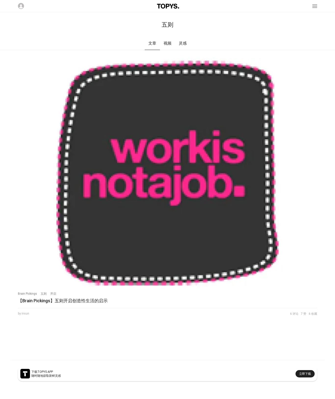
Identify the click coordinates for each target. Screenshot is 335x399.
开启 (53, 293)
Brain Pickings (27, 293)
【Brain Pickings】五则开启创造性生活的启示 (63, 300)
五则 (44, 293)
